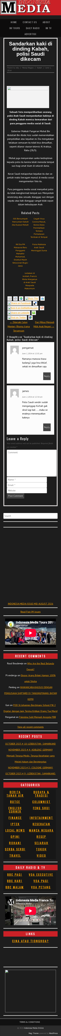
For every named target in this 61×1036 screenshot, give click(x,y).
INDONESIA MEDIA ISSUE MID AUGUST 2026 (30, 603)
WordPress (53, 1033)
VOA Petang (41, 887)
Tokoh (41, 849)
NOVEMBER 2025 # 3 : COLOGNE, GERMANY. (30, 767)
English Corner (15, 810)
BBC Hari (14, 881)
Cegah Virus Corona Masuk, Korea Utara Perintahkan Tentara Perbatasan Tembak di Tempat (38, 227)
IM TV (49, 28)
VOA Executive (41, 875)
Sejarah (41, 843)
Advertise (31, 34)
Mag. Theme (34, 1033)
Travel (15, 856)
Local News (15, 830)
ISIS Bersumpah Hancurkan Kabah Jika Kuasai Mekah (20, 221)
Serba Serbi (15, 849)
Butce (15, 802)
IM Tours (14, 28)
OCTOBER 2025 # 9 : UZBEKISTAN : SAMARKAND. (30, 773)
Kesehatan (41, 824)
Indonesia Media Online (34, 1028)
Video (41, 856)
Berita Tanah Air (15, 794)
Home (14, 22)
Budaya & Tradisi (41, 794)
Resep (41, 837)
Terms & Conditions (29, 1022)
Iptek (15, 824)
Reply (47, 376)
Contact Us (30, 22)
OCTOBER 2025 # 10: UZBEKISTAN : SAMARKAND (30, 743)
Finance (15, 818)
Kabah (39, 68)
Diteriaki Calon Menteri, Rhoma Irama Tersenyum (19, 326)
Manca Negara (28, 68)
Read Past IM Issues (31, 611)
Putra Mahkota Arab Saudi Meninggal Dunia (39, 247)
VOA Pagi (41, 881)
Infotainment (41, 818)
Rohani (15, 843)
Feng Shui (41, 808)
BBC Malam (15, 887)
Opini (15, 837)
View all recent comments (30, 726)
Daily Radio (33, 28)
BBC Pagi (14, 875)
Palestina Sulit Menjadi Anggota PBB (37, 717)
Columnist (41, 802)
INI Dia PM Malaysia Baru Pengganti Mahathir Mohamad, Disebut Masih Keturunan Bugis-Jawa (20, 255)
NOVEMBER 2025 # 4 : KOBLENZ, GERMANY (30, 749)
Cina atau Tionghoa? (30, 941)
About (46, 22)
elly (17, 68)
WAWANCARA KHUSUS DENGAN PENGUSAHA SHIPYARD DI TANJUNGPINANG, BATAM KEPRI (30, 693)
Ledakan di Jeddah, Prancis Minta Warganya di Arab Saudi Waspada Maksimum (29, 281)
